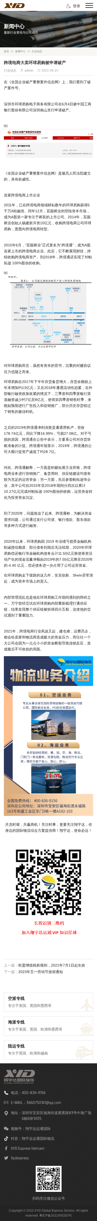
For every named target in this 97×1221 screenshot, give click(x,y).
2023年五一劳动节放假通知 (40, 972)
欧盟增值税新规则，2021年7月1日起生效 (52, 965)
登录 (76, 5)
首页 (6, 51)
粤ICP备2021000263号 (55, 1215)
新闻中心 (20, 51)
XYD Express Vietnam (27, 1148)
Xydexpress (20, 1157)
